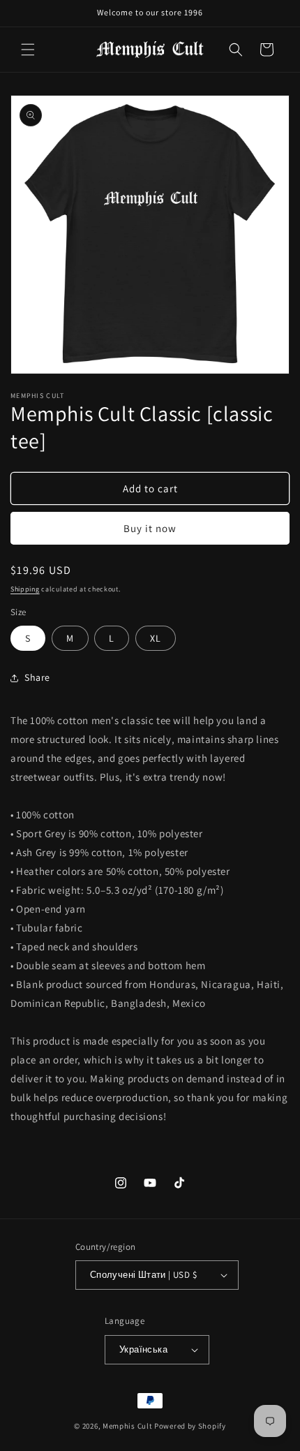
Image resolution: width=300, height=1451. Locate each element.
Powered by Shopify (190, 1426)
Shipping (25, 589)
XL (155, 638)
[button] (28, 49)
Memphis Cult (127, 1426)
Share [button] (37, 677)
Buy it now (150, 528)
